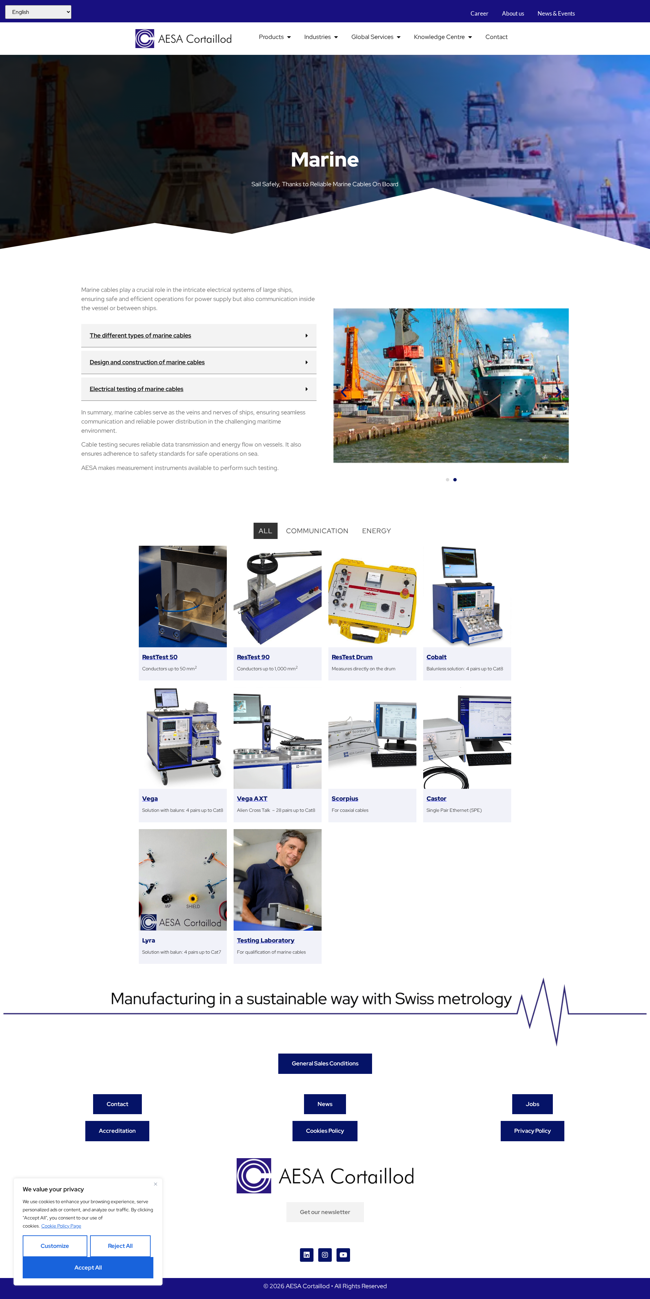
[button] (199, 335)
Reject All (120, 1246)
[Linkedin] (306, 1255)
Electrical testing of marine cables (136, 389)
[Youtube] (343, 1255)
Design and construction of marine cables (147, 362)
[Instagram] (325, 1255)
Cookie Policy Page (61, 1226)
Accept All (88, 1267)
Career (480, 13)
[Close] (155, 1184)
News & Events (556, 13)
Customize (55, 1246)
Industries (317, 37)
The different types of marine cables (140, 335)
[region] (88, 1231)
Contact (496, 37)
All (266, 530)
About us (513, 13)
